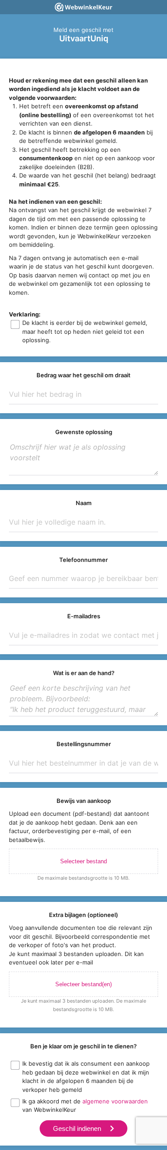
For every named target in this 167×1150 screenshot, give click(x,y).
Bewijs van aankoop (84, 800)
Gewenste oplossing (83, 431)
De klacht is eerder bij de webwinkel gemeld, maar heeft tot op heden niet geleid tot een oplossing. (84, 331)
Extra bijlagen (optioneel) (83, 914)
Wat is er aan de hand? (83, 672)
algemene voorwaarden (115, 1101)
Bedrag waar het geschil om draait (83, 375)
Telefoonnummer (83, 559)
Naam (84, 502)
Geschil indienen (77, 1128)
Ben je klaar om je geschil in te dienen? (83, 1046)
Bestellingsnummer (84, 743)
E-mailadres (83, 616)
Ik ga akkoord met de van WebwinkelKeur (85, 1106)
